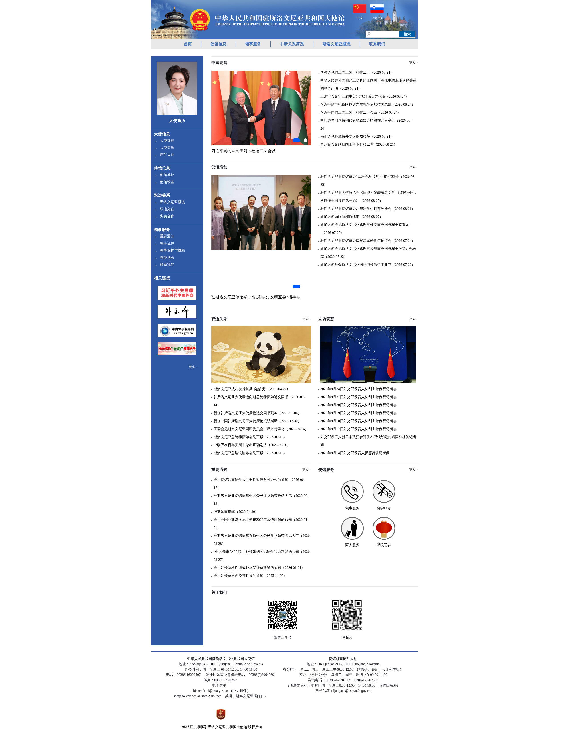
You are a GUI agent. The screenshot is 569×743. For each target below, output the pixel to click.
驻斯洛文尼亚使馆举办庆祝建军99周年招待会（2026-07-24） (367, 240)
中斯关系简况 (292, 44)
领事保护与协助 (172, 250)
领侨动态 (167, 257)
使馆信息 (218, 44)
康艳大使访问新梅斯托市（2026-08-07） (351, 216)
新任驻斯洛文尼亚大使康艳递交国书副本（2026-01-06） (257, 413)
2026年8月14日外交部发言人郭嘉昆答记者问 (355, 453)
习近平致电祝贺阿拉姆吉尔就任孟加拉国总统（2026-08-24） (367, 104)
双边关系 (162, 195)
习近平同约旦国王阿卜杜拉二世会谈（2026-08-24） (360, 112)
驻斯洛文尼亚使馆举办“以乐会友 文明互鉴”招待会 (255, 297)
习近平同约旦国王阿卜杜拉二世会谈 (243, 151)
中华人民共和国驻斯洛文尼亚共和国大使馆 (213, 727)
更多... (193, 367)
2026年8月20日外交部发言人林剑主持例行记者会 (358, 405)
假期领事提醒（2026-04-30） (236, 511)
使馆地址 (167, 175)
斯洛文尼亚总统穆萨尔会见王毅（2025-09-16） (250, 437)
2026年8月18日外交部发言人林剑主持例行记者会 (358, 421)
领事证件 (167, 243)
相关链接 (162, 278)
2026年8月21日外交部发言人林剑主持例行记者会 (358, 397)
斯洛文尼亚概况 (337, 44)
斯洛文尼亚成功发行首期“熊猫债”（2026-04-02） (252, 389)
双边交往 (167, 209)
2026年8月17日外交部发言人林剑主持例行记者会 (358, 429)
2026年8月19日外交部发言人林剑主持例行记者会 (358, 413)
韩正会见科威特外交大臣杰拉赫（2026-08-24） (357, 136)
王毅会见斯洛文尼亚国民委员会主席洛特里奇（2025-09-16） (261, 429)
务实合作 (167, 216)
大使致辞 (167, 140)
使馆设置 (167, 182)
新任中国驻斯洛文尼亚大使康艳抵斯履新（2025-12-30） (257, 421)
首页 (188, 44)
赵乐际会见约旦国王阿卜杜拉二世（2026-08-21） (358, 144)
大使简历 (167, 148)
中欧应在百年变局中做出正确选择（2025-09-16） (252, 445)
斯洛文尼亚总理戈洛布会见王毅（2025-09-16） (250, 453)
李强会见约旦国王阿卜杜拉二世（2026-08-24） (357, 72)
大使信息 (162, 134)
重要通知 (167, 236)
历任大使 (167, 155)
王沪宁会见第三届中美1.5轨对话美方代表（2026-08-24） (364, 96)
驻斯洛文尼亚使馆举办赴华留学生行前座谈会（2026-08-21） (367, 208)
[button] (296, 140)
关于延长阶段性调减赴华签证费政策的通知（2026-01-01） (259, 567)
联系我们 (377, 44)
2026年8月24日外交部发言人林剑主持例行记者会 (358, 389)
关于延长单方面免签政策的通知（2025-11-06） (250, 575)
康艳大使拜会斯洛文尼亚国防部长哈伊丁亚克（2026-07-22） (367, 264)
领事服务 (253, 44)
